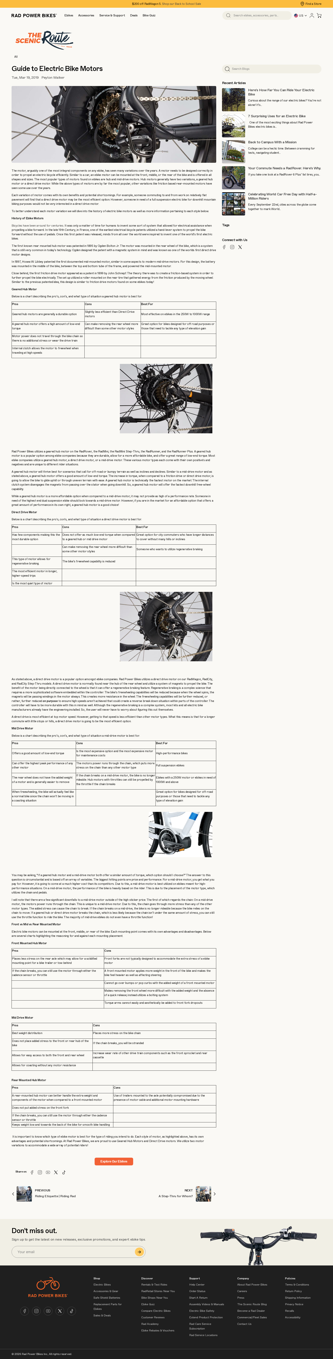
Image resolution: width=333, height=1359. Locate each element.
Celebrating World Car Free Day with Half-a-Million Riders (282, 196)
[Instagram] (40, 1172)
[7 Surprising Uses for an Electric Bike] (233, 125)
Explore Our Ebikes (113, 1161)
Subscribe (139, 1252)
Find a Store (313, 4)
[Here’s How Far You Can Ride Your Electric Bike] (233, 99)
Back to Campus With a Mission (272, 142)
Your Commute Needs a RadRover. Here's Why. (284, 168)
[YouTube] (48, 1172)
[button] (68, 15)
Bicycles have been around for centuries (37, 225)
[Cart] (319, 15)
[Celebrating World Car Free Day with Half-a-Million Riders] (233, 203)
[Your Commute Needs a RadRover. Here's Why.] (233, 177)
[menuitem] (69, 15)
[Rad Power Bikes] (34, 15)
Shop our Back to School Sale (181, 4)
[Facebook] (32, 1172)
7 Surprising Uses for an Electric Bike (277, 116)
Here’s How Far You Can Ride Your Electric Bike (281, 92)
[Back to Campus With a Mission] (233, 151)
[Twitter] (56, 1172)
